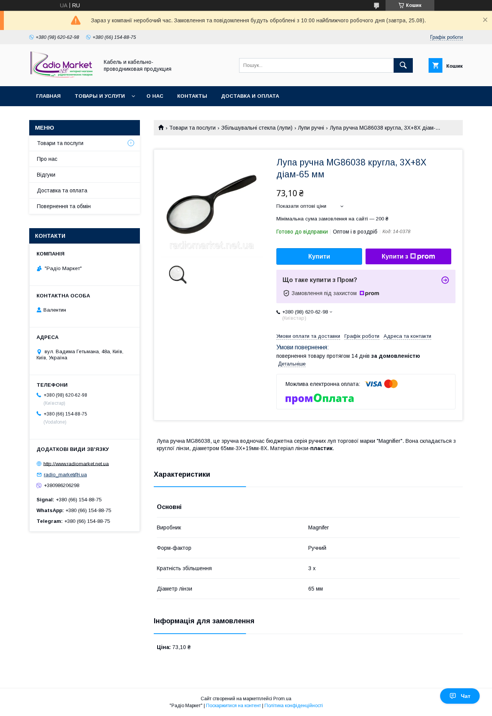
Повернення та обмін (64, 206)
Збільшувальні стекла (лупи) (257, 128)
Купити (319, 256)
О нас (154, 96)
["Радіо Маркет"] (62, 76)
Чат (465, 696)
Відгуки (46, 175)
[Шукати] (403, 65)
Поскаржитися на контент (233, 705)
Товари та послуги (192, 128)
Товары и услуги (100, 96)
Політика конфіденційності (293, 705)
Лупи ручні (311, 128)
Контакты (192, 96)
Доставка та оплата (62, 190)
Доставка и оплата (250, 96)
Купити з (395, 256)
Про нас (47, 159)
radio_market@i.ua (65, 474)
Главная (48, 96)
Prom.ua (282, 698)
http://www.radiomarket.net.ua (76, 463)
